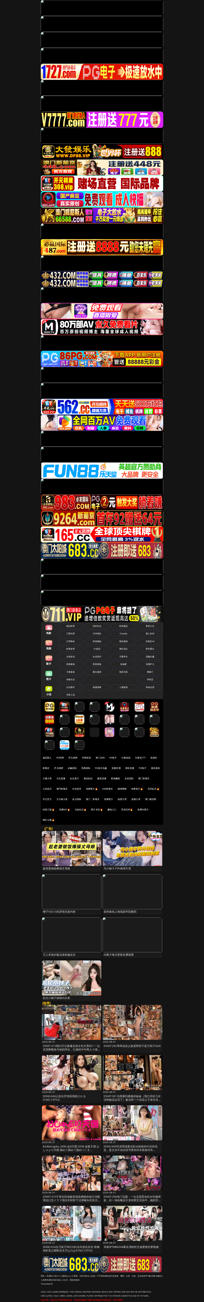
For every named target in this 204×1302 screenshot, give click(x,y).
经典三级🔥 (49, 809)
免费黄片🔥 (137, 788)
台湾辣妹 (70, 641)
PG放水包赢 (101, 768)
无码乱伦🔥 (153, 788)
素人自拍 (150, 633)
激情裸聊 (122, 788)
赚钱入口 (112, 809)
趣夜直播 (101, 778)
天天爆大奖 (62, 799)
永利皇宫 (76, 788)
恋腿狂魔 (150, 656)
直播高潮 (116, 768)
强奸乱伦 (97, 626)
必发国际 (129, 778)
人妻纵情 (123, 687)
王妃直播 (61, 778)
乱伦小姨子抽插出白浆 (56, 998)
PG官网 (60, 757)
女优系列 (97, 656)
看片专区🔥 (97, 809)
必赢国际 (72, 768)
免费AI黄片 (143, 809)
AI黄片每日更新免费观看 (119, 954)
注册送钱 (126, 757)
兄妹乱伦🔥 (81, 809)
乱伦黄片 (74, 778)
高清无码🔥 (127, 809)
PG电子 (113, 757)
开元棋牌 (72, 757)
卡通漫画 (70, 671)
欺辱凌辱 (70, 648)
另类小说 (70, 694)
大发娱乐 (47, 788)
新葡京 (46, 768)
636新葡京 (107, 788)
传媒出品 (70, 679)
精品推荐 (70, 626)
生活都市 (70, 687)
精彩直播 (129, 768)
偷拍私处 (88, 778)
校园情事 (97, 687)
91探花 (97, 648)
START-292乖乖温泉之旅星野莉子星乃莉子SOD (132, 1046)
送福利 (153, 757)
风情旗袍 (70, 664)
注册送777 (140, 757)
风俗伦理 (150, 687)
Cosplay (123, 633)
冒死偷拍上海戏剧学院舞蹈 (120, 911)
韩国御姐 (97, 641)
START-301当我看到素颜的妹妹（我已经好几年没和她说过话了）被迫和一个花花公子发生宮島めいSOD (132, 1099)
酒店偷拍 (155, 768)
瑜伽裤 (123, 664)
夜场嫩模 (115, 778)
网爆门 (150, 671)
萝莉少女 (150, 626)
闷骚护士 (150, 664)
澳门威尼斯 (150, 799)
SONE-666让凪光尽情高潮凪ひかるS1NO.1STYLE (64, 1097)
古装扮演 (70, 656)
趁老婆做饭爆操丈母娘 (56, 868)
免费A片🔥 (64, 809)
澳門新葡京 (62, 788)
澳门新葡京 (143, 778)
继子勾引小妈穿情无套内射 (59, 911)
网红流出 (123, 648)
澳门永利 (100, 757)
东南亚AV (150, 641)
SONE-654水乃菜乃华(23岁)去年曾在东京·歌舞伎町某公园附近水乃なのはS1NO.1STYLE (71, 1248)
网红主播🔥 (49, 819)
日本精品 (97, 633)
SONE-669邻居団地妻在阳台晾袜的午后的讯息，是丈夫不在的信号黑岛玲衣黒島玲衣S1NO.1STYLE (130, 1150)
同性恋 (150, 679)
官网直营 (86, 757)
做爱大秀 (122, 799)
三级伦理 (70, 633)
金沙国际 (76, 799)
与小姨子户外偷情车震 (117, 868)
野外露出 (150, 648)
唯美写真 (123, 671)
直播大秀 (135, 799)
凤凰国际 (86, 768)
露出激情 (97, 671)
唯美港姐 (123, 641)
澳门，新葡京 (92, 799)
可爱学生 (123, 656)
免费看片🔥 (92, 788)
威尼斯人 (47, 757)
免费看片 (108, 799)
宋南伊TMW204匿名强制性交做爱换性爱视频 (131, 1247)
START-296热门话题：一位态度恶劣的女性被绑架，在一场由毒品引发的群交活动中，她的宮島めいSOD (132, 1200)
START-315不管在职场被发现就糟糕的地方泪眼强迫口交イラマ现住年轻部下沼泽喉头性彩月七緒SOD (71, 1200)
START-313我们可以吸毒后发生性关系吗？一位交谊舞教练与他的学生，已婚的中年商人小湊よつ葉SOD (71, 1049)
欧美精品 (123, 626)
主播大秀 (47, 778)
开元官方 (47, 799)
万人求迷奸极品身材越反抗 (59, 954)
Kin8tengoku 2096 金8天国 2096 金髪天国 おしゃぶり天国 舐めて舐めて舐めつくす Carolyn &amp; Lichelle (71, 1150)
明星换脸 (97, 664)
